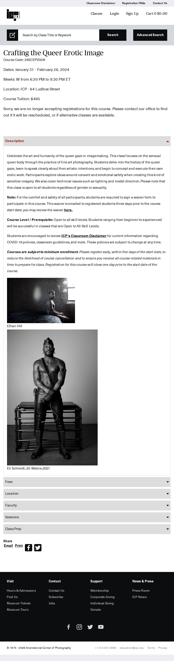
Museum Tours (18, 609)
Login (114, 13)
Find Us (12, 597)
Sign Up (132, 13)
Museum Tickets (19, 603)
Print (19, 545)
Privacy (162, 648)
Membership (99, 590)
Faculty (11, 505)
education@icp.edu (132, 648)
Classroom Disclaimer (101, 3)
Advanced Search (150, 35)
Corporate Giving (102, 597)
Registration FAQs (133, 3)
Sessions (12, 517)
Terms (151, 648)
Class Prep (13, 529)
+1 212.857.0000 (105, 648)
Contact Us (160, 3)
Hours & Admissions (21, 590)
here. (68, 210)
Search (112, 35)
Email (8, 545)
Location (12, 493)
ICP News (139, 597)
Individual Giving (102, 603)
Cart (156, 13)
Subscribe (56, 597)
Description (14, 141)
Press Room (141, 590)
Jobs (52, 603)
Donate (95, 609)
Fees (9, 482)
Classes (96, 13)
